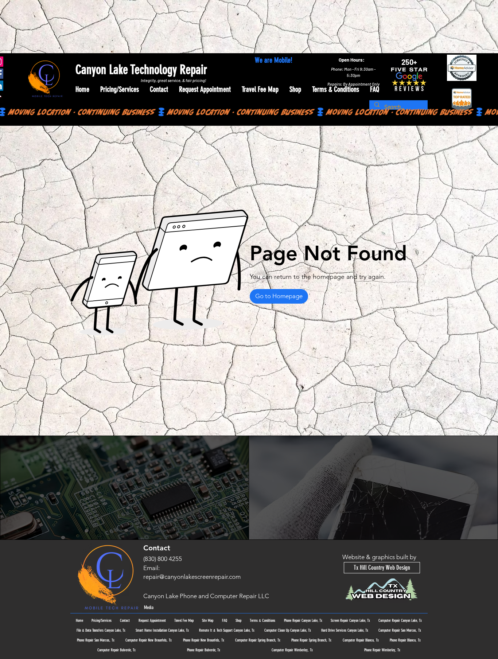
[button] (279, 296)
